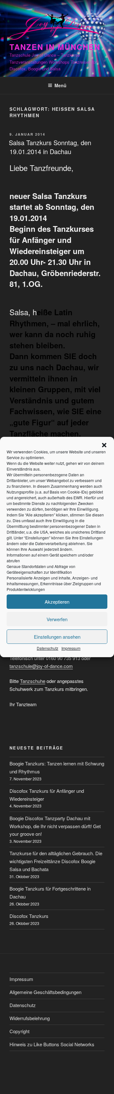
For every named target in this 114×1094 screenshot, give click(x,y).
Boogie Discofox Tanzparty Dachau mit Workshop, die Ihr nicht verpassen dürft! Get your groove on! (55, 826)
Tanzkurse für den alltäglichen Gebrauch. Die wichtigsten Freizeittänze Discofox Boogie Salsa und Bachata (56, 861)
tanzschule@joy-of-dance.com (41, 666)
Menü (60, 85)
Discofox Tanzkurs (29, 916)
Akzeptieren (57, 601)
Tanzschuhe (32, 681)
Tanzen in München (55, 46)
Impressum (70, 648)
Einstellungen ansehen (57, 636)
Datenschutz (47, 648)
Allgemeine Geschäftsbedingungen (45, 992)
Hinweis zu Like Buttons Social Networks (52, 1044)
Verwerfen (57, 619)
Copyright (19, 1031)
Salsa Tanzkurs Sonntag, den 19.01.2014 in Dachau (50, 147)
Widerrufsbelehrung (30, 1018)
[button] (104, 445)
